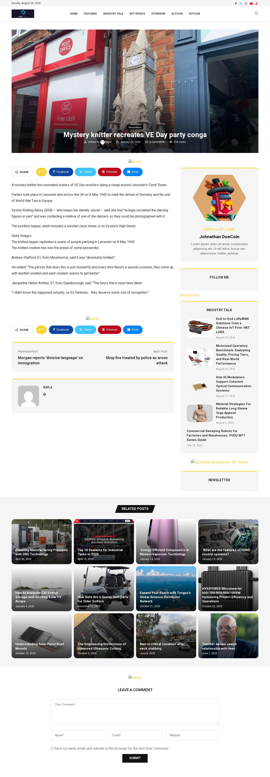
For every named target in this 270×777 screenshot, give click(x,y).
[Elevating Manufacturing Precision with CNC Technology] (42, 541)
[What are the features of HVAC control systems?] (228, 541)
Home (74, 14)
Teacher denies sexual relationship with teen (219, 646)
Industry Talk (113, 14)
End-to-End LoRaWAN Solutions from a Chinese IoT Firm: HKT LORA (233, 325)
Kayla (108, 142)
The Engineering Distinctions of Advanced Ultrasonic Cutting (102, 646)
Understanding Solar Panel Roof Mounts (39, 646)
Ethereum (158, 14)
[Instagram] (245, 3)
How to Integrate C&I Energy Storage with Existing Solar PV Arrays (38, 597)
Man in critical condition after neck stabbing (162, 646)
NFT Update (137, 14)
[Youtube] (251, 3)
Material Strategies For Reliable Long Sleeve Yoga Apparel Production (233, 411)
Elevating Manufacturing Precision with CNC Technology (41, 552)
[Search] (256, 14)
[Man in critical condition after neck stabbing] (166, 635)
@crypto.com (190, 295)
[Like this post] (42, 172)
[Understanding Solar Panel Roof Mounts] (42, 635)
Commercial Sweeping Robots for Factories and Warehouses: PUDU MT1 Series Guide (216, 435)
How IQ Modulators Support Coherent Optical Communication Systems (233, 384)
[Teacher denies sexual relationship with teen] (228, 635)
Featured (90, 14)
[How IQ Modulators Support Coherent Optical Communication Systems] (200, 386)
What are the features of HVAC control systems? (226, 552)
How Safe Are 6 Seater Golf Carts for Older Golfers (103, 599)
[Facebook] (236, 3)
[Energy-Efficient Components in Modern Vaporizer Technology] (166, 541)
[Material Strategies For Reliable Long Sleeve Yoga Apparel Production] (200, 413)
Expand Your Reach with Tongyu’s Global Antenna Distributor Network (165, 597)
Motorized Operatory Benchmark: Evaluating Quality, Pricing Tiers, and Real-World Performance (233, 354)
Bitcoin (194, 14)
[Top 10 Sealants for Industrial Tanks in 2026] (104, 541)
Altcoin (177, 14)
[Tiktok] (256, 3)
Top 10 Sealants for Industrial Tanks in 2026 (100, 552)
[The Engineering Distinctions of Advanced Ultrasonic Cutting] (104, 635)
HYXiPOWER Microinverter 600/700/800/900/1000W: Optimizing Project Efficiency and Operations (227, 595)
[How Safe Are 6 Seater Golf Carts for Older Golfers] (104, 588)
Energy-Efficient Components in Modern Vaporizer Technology (164, 552)
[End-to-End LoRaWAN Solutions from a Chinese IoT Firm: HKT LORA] (200, 328)
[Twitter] (240, 3)
